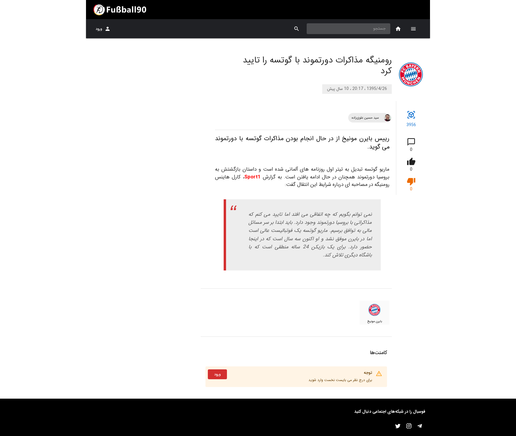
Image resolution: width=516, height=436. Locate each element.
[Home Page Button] (398, 28)
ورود (99, 29)
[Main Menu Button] (413, 28)
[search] (296, 28)
